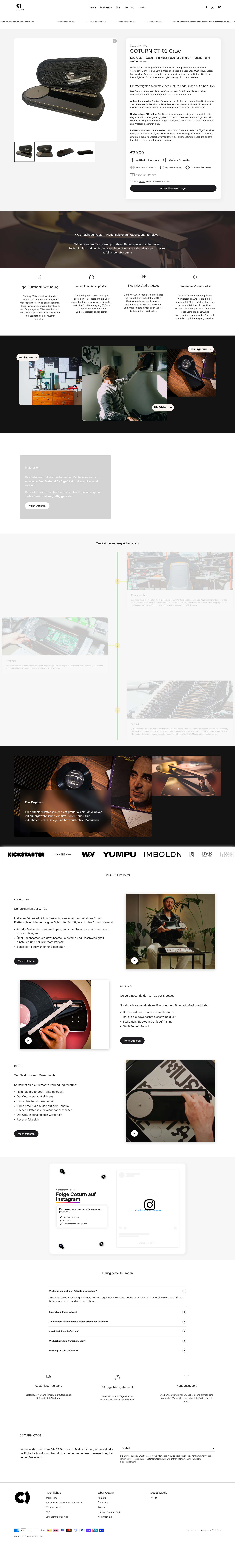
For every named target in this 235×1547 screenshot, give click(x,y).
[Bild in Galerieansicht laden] (24, 152)
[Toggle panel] (184, 1291)
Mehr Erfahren (37, 505)
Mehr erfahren (26, 961)
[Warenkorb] (219, 7)
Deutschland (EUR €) (210, 1530)
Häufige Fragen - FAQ (109, 1512)
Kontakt (141, 7)
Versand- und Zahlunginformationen (64, 1502)
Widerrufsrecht (53, 1507)
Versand (142, 181)
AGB (48, 1512)
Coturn (23, 1536)
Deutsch (190, 1530)
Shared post (144, 1243)
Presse (101, 1507)
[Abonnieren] (213, 1448)
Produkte (105, 7)
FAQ (118, 7)
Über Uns (128, 7)
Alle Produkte (142, 46)
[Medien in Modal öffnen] (115, 41)
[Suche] (206, 7)
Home (93, 7)
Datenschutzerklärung (57, 1516)
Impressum (51, 1497)
